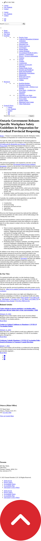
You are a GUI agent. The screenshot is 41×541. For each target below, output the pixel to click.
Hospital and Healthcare (26, 70)
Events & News (8, 105)
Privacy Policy (8, 482)
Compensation (23, 42)
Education (22, 66)
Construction (23, 63)
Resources (7, 82)
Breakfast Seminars (25, 85)
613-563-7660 (7, 412)
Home (6, 30)
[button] (20, 540)
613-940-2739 (34, 299)
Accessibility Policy (10, 484)
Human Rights (23, 49)
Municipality (23, 75)
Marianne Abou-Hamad (7, 301)
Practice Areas (23, 37)
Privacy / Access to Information (28, 56)
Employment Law (24, 46)
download (24, 258)
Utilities (21, 80)
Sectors (21, 59)
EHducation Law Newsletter (27, 97)
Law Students (8, 7)
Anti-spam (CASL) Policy (12, 487)
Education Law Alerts (25, 95)
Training (21, 58)
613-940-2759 (35, 297)
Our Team (7, 34)
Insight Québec (23, 100)
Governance (22, 47)
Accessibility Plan (9, 486)
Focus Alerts (23, 99)
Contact (6, 9)
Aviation (21, 61)
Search (2, 24)
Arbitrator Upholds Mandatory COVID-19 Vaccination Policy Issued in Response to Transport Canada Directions (20, 341)
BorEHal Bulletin (24, 83)
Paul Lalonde (25, 297)
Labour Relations (24, 51)
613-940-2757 (15, 299)
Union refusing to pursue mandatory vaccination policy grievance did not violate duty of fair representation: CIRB (19, 309)
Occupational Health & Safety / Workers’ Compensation (28, 53)
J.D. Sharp (25, 299)
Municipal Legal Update (26, 102)
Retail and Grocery (25, 76)
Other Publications (24, 104)
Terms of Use (8, 480)
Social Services (23, 78)
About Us (7, 32)
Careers (6, 5)
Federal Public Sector (25, 68)
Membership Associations (27, 73)
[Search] (24, 24)
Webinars (22, 93)
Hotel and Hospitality (25, 71)
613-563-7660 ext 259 (23, 301)
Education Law (23, 44)
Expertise (6, 36)
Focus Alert (3, 146)
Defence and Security (25, 64)
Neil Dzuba (5, 299)
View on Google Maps (7, 416)
